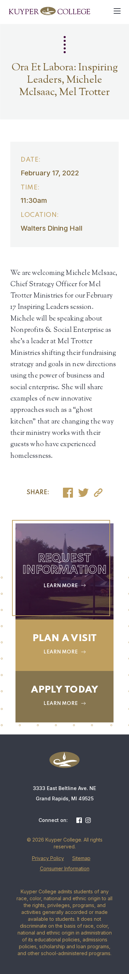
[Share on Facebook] (68, 493)
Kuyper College (49, 11)
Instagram (88, 820)
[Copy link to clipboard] (98, 492)
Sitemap (81, 858)
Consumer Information (64, 868)
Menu (117, 11)
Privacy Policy (48, 858)
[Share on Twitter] (83, 492)
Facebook (79, 820)
